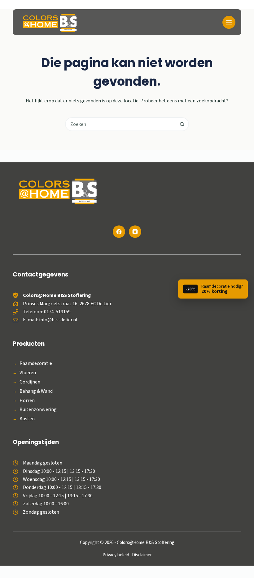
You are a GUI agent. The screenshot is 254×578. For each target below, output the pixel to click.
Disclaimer (142, 555)
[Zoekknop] (182, 124)
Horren (27, 400)
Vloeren (28, 373)
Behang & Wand (36, 391)
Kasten (27, 419)
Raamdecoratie (36, 363)
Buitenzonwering (38, 409)
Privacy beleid (116, 555)
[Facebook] (119, 231)
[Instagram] (135, 231)
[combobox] (121, 124)
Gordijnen (30, 382)
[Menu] (228, 22)
